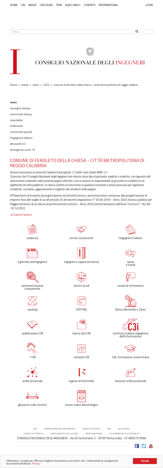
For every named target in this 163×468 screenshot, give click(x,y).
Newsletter (16, 120)
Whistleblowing (93, 433)
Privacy (36, 463)
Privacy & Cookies (91, 428)
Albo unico (72, 5)
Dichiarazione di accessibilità (124, 433)
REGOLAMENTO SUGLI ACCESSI (64, 433)
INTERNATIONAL (108, 5)
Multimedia (16, 126)
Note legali (124, 428)
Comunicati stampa (21, 114)
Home (14, 5)
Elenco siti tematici (34, 433)
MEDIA (32, 5)
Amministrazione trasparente (59, 428)
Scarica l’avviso (22, 214)
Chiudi (145, 461)
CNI (23, 5)
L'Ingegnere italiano (21, 138)
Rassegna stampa (20, 108)
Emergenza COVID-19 (22, 150)
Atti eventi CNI (18, 144)
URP (109, 428)
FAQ (35, 428)
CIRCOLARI (46, 5)
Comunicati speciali (21, 132)
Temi (59, 5)
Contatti (89, 5)
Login (149, 5)
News (13, 102)
